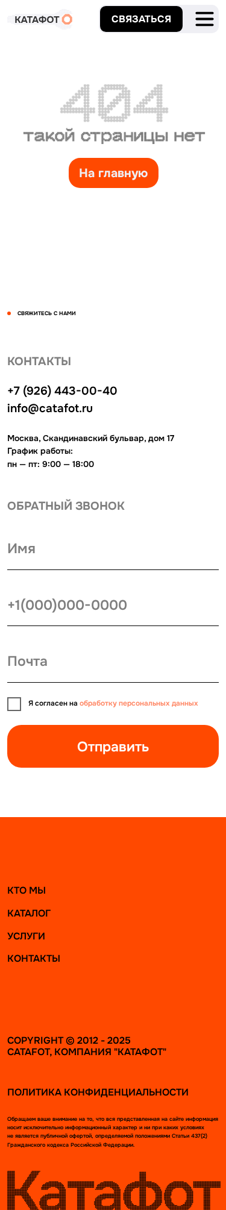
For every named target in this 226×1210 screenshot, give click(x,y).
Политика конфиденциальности (98, 1092)
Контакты (33, 958)
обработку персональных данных (139, 703)
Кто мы (26, 890)
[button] (141, 19)
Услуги (26, 936)
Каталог (29, 913)
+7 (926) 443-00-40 (62, 391)
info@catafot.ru (50, 408)
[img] (204, 19)
